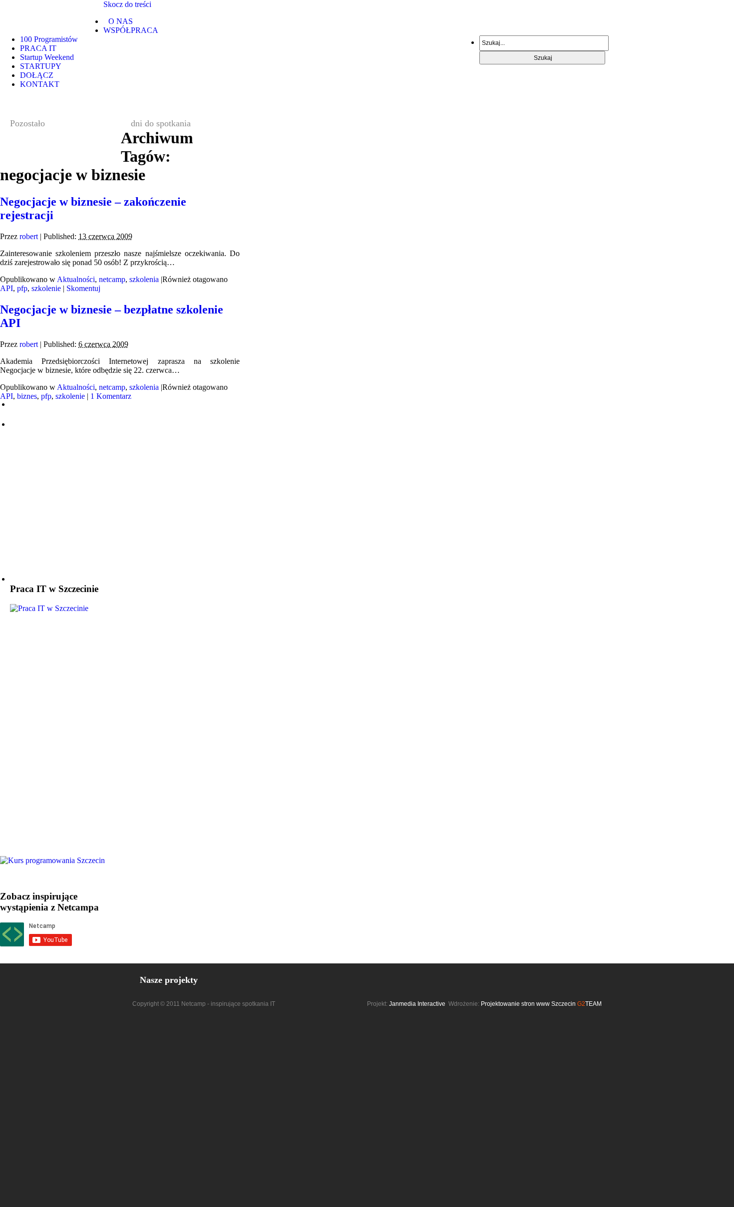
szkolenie (46, 288)
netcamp (112, 279)
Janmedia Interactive (417, 1003)
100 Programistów (49, 39)
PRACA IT (38, 48)
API (6, 288)
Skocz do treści (127, 4)
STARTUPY (40, 66)
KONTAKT (39, 84)
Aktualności (76, 279)
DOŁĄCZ (36, 75)
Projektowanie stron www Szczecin (528, 1003)
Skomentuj (83, 288)
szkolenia (144, 279)
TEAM (589, 1003)
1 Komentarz (110, 396)
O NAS (120, 21)
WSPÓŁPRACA (130, 30)
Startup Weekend (47, 57)
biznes (27, 396)
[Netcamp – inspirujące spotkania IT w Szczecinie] (51, 15)
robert (28, 236)
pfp (22, 288)
